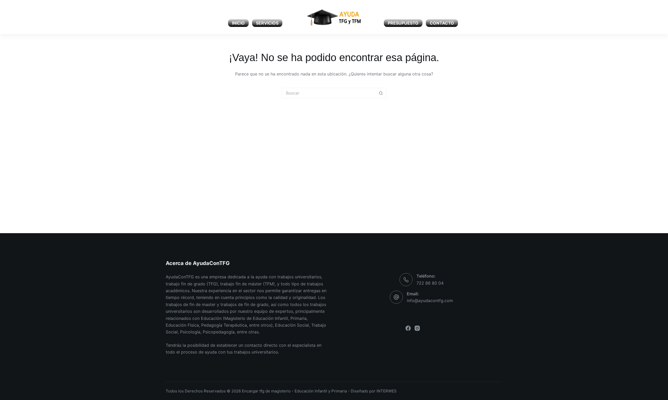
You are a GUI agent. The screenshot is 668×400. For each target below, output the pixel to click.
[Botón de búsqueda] (381, 93)
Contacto (442, 23)
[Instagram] (177, 17)
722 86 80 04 (430, 283)
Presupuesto (403, 23)
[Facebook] (168, 17)
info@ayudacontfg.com (430, 300)
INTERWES (387, 391)
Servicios (267, 23)
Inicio (238, 23)
